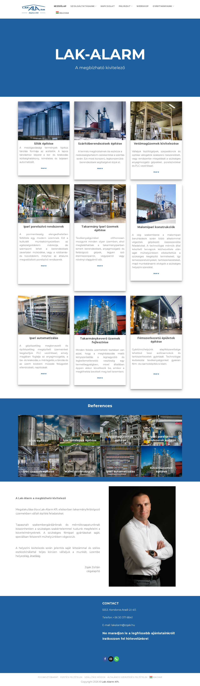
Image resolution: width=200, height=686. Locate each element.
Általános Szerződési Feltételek (128, 677)
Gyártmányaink (162, 6)
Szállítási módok (95, 677)
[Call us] (116, 659)
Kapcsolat (108, 6)
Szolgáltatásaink (82, 6)
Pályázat (124, 6)
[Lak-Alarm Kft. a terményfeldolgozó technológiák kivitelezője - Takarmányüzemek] (33, 9)
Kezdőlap (60, 6)
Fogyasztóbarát (48, 677)
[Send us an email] (110, 659)
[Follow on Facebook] (105, 659)
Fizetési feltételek (71, 677)
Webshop (143, 6)
